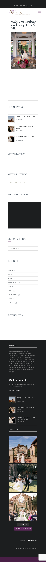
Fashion (10, 278)
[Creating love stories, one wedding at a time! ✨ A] (23, 507)
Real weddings (12, 282)
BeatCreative (32, 540)
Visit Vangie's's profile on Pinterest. (19, 183)
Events (10, 274)
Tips (9, 286)
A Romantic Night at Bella (27, 117)
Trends (10, 290)
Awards (10, 270)
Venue (10, 299)
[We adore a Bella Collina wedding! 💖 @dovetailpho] (23, 478)
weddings (11, 303)
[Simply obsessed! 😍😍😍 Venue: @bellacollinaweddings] (23, 449)
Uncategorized (12, 295)
